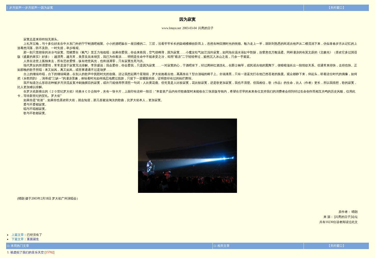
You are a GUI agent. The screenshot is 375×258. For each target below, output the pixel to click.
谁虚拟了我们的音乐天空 (27, 252)
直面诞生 (33, 239)
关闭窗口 (336, 7)
